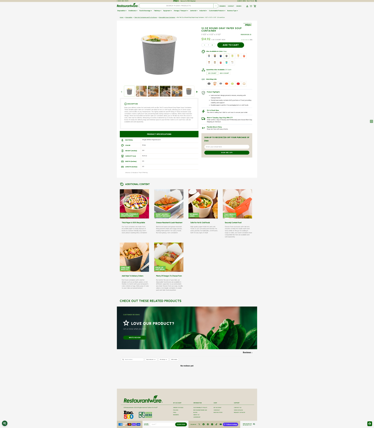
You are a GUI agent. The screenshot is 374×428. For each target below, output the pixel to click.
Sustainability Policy (200, 408)
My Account (217, 408)
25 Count (228, 70)
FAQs (174, 413)
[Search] (215, 6)
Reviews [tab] (247, 353)
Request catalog (239, 413)
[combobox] (178, 5)
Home (121, 17)
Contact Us (237, 408)
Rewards (176, 415)
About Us (196, 415)
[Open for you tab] (369, 423)
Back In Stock (218, 413)
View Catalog (238, 410)
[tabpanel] (187, 373)
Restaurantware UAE (200, 410)
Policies (175, 410)
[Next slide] (196, 91)
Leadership (196, 417)
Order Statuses (178, 408)
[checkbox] (174, 359)
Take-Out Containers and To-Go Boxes (145, 17)
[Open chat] (4, 423)
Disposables (128, 17)
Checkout (217, 410)
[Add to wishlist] (251, 6)
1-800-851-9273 (122, 1)
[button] (247, 6)
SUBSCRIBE (181, 424)
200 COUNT (224, 73)
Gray (225, 51)
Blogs (195, 413)
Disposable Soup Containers (167, 17)
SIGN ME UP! (227, 152)
